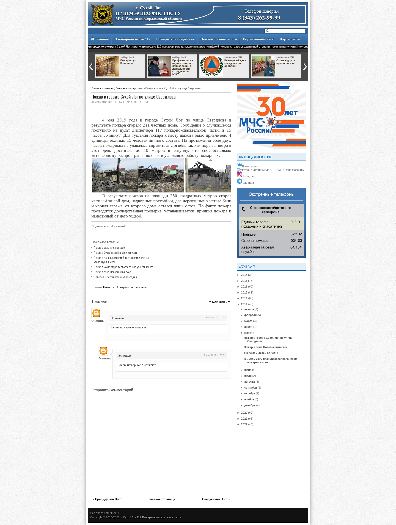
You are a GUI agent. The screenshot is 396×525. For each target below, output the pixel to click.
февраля (250, 315)
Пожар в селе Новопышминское (112, 272)
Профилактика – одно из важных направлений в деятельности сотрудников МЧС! (182, 67)
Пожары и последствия (175, 39)
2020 (244, 412)
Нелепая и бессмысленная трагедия (115, 277)
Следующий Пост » (216, 499)
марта (248, 321)
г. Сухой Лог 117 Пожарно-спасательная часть (151, 517)
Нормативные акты (258, 39)
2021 (244, 418)
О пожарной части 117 (132, 39)
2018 (244, 298)
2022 (244, 424)
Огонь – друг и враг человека (285, 62)
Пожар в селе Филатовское (109, 248)
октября (249, 393)
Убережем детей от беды (261, 353)
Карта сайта (290, 39)
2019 (244, 304)
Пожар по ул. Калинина (128, 62)
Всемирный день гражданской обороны (235, 63)
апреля (249, 326)
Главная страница (162, 499)
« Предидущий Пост (107, 499)
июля (248, 376)
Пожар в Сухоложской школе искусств (115, 253)
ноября (249, 399)
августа (249, 381)
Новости (108, 88)
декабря (250, 405)
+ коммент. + (219, 301)
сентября (250, 387)
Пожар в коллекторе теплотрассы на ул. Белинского (123, 267)
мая (247, 332)
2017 (244, 292)
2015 (244, 280)
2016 (244, 286)
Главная (102, 39)
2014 (244, 275)
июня (247, 370)
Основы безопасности (219, 39)
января (249, 309)
